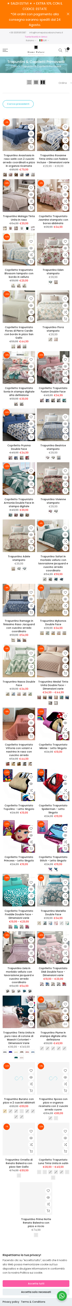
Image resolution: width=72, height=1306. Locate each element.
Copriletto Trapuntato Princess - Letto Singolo (19, 858)
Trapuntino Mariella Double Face (53, 912)
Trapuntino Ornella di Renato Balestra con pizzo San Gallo (19, 1163)
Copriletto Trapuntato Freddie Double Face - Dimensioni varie (19, 914)
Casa (14, 66)
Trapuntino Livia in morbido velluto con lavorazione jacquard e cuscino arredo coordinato (19, 975)
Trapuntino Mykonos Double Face (53, 622)
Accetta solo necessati (36, 1292)
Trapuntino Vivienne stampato (53, 501)
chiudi (68, 14)
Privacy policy (11, 1302)
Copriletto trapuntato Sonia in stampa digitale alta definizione (18, 391)
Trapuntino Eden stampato (53, 271)
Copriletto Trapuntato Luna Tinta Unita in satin (53, 1161)
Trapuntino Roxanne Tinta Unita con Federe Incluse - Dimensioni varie (53, 159)
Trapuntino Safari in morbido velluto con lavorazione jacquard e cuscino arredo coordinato (53, 563)
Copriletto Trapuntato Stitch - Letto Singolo (53, 858)
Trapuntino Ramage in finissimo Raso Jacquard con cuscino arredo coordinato (19, 626)
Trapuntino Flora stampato (53, 329)
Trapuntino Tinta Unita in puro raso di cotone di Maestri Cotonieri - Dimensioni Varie (19, 1038)
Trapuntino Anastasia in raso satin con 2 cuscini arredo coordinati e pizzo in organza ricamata (19, 161)
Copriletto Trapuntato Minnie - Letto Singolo (53, 746)
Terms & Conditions (33, 1302)
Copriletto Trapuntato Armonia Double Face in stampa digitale (19, 503)
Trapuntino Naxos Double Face (19, 683)
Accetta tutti (36, 1283)
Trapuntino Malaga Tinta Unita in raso (19, 217)
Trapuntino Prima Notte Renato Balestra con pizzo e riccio (36, 1222)
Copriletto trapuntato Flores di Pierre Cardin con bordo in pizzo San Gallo (18, 332)
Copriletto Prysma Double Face (19, 447)
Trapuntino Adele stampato (19, 558)
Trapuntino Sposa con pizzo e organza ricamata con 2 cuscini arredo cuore (53, 1104)
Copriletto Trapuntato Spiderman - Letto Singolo (53, 809)
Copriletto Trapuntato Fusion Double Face (53, 389)
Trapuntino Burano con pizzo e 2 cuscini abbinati (19, 1100)
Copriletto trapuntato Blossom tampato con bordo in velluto (19, 273)
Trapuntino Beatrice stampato (53, 447)
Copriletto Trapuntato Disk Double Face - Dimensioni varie (53, 971)
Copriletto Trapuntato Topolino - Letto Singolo (18, 807)
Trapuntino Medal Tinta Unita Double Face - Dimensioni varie (53, 685)
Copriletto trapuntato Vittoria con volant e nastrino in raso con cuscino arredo (19, 750)
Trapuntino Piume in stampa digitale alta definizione (53, 1036)
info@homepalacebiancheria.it (46, 32)
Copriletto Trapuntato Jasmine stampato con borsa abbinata (53, 219)
